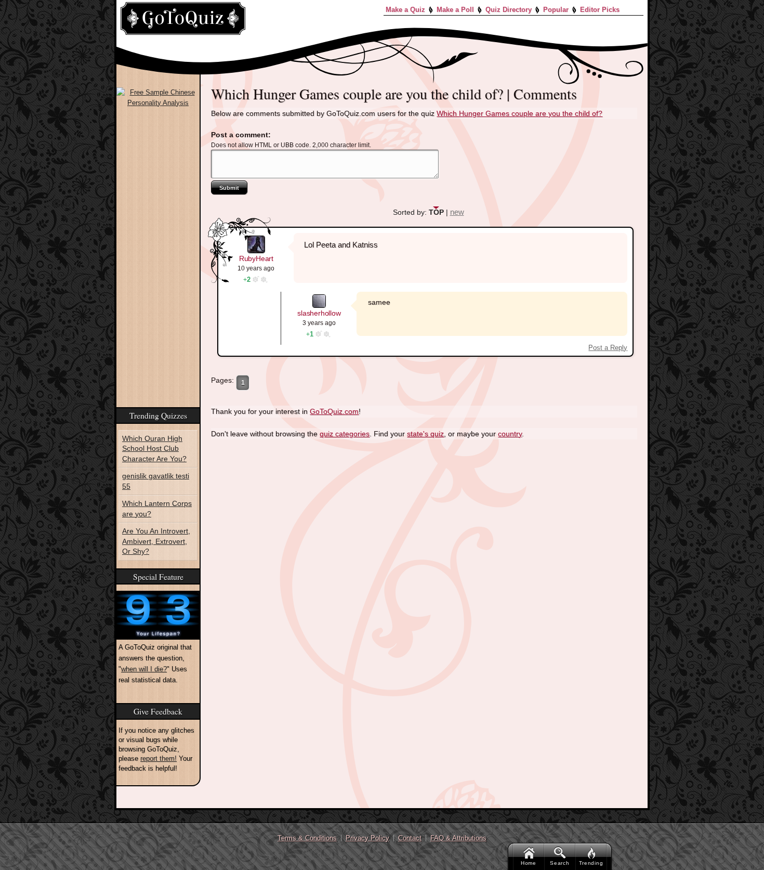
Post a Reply (607, 345)
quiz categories (345, 431)
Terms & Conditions (307, 838)
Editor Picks (600, 10)
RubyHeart (256, 256)
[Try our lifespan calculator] (158, 608)
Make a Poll (455, 10)
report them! (158, 752)
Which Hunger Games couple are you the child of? (519, 113)
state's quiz (425, 431)
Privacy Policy (367, 838)
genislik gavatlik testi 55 (154, 478)
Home (528, 863)
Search (559, 863)
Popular (556, 10)
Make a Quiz (405, 10)
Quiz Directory (508, 10)
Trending (591, 863)
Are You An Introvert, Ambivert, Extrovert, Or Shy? (157, 535)
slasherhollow (318, 311)
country (510, 431)
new (457, 210)
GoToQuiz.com (334, 410)
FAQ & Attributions (458, 838)
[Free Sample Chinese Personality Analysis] (158, 97)
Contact (409, 838)
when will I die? (144, 662)
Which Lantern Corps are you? (153, 504)
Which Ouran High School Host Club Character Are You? (151, 447)
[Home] (183, 18)
